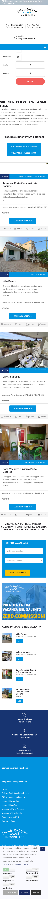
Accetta (24, 892)
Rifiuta (36, 892)
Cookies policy (21, 864)
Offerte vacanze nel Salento (14, 797)
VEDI (19, 641)
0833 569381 (36, 28)
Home (4, 789)
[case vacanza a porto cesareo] (27, 12)
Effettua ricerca (18, 572)
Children (6, 73)
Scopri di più (10, 892)
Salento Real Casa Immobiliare (15, 793)
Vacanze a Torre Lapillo (12, 813)
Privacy (6, 864)
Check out (7, 57)
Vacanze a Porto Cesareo (13, 809)
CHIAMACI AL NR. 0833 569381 (24, 153)
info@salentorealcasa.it (26, 39)
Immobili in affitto (10, 805)
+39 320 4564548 (17, 28)
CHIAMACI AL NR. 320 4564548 (24, 146)
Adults (5, 65)
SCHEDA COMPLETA (22, 220)
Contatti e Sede (8, 821)
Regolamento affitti (10, 817)
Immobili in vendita (10, 801)
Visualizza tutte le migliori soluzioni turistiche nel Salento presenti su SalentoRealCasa (24, 526)
